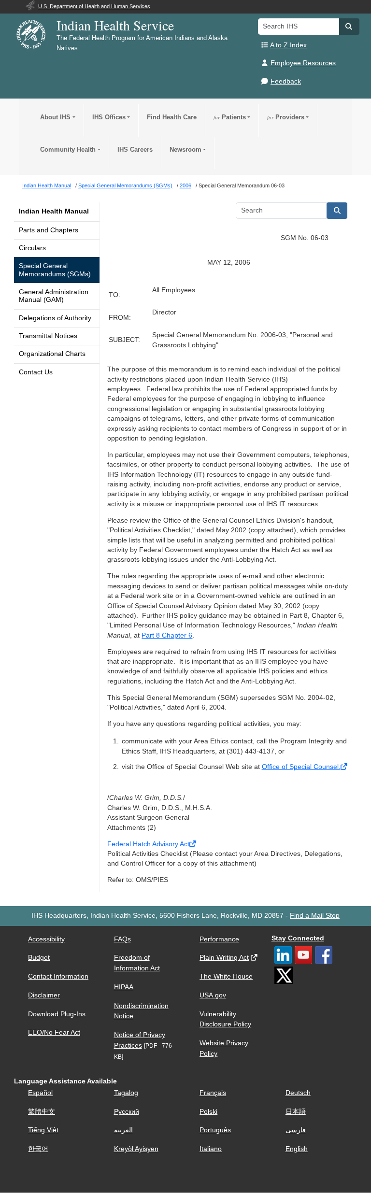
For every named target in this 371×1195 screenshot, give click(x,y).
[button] (349, 26)
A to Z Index (288, 45)
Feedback (286, 81)
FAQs (122, 939)
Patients (230, 117)
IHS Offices (109, 117)
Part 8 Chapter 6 (167, 635)
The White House (226, 976)
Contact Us (36, 372)
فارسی (295, 1130)
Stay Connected (297, 938)
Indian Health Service (115, 25)
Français (213, 1092)
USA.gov (213, 995)
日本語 (295, 1111)
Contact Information (58, 976)
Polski (208, 1111)
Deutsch (298, 1092)
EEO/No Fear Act (54, 1032)
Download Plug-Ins (57, 1014)
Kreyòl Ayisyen (136, 1148)
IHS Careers (135, 149)
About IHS (55, 117)
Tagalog (126, 1092)
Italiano (211, 1148)
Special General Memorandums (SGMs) (55, 269)
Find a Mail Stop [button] (315, 915)
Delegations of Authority (55, 318)
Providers (285, 117)
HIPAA (123, 987)
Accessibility (46, 939)
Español (40, 1092)
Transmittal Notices (48, 336)
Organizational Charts (52, 353)
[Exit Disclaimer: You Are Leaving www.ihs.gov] (345, 766)
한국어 (38, 1148)
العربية (123, 1130)
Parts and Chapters (48, 230)
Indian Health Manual (54, 211)
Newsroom (185, 149)
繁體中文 (41, 1111)
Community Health (68, 149)
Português (215, 1130)
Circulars (32, 248)
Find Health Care (172, 117)
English (296, 1148)
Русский (126, 1111)
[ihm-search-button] (337, 210)
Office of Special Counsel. (301, 766)
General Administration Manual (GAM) (53, 295)
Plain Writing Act (224, 957)
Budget (39, 957)
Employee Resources (303, 63)
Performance (219, 939)
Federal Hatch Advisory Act (148, 844)
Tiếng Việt (43, 1130)
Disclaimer (44, 995)
